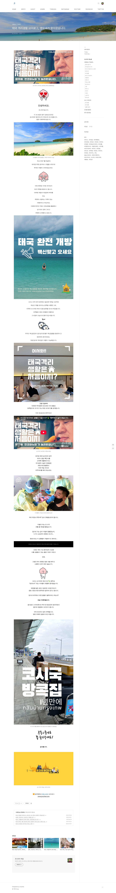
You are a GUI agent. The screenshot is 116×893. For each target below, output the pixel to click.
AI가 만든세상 (87, 112)
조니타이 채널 (19, 859)
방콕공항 (98, 148)
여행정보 (86, 159)
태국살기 (91, 159)
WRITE (23, 9)
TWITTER (101, 9)
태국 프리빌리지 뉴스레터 (90, 69)
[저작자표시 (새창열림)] (31, 803)
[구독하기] (113, 448)
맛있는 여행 (87, 82)
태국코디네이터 (87, 148)
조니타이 (93, 157)
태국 (95, 153)
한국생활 (87, 102)
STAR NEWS (87, 110)
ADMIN (42, 9)
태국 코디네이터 (88, 75)
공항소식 (87, 80)
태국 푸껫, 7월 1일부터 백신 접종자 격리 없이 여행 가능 (30, 821)
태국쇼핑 (87, 97)
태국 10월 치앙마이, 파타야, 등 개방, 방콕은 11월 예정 (30, 815)
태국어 (86, 91)
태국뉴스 (87, 88)
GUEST (33, 9)
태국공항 (91, 139)
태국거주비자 (87, 157)
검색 (98, 3)
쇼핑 (86, 86)
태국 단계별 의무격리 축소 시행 (24, 823)
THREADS (53, 9)
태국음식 (95, 150)
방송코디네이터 (87, 155)
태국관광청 (86, 142)
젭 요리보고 (87, 84)
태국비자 (87, 71)
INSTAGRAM (65, 9)
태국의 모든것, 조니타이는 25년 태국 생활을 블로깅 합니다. (29, 861)
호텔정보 (87, 77)
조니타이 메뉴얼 (88, 59)
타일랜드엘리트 (95, 146)
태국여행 (101, 146)
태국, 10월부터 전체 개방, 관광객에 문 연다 (27, 819)
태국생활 (87, 73)
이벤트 (86, 93)
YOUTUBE (77, 9)
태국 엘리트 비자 (88, 66)
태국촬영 (86, 144)
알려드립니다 (88, 64)
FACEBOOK (89, 9)
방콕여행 (91, 150)
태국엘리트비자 (87, 146)
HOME (14, 9)
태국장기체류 (98, 157)
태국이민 (101, 142)
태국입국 (92, 142)
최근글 (85, 126)
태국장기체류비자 (95, 155)
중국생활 (87, 105)
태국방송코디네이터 (93, 144)
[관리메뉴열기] (113, 445)
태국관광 (96, 142)
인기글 (90, 126)
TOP (102, 887)
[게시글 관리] (21, 803)
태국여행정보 (96, 139)
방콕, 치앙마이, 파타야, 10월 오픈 (25, 817)
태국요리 (94, 148)
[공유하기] (19, 803)
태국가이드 (91, 153)
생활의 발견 (87, 107)
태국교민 (86, 150)
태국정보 (86, 153)
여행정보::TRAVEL (20, 812)
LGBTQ (87, 95)
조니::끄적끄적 (87, 100)
